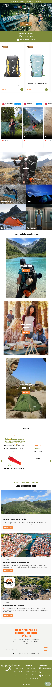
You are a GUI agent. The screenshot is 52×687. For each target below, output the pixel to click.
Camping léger (26, 266)
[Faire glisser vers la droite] (28, 96)
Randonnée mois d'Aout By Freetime (15, 519)
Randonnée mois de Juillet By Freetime (16, 562)
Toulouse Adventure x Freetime (13, 605)
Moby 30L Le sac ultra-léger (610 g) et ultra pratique (37, 84)
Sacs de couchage (6, 202)
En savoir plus (8, 527)
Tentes (29, 202)
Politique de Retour (31, 668)
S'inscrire (46, 648)
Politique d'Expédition (31, 671)
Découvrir (26, 270)
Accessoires (4, 228)
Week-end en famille (26, 326)
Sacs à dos (26, 168)
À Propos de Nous (18, 668)
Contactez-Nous (18, 671)
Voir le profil (17, 104)
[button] (38, 5)
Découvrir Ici (26, 19)
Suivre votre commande (32, 678)
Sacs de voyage (31, 228)
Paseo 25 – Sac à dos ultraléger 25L (13, 85)
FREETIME (28, 684)
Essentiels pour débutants (26, 386)
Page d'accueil (17, 675)
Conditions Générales (31, 675)
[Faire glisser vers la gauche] (23, 96)
